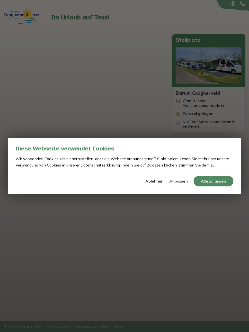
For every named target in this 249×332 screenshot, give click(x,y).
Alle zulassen (213, 181)
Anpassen (178, 181)
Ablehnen (154, 181)
